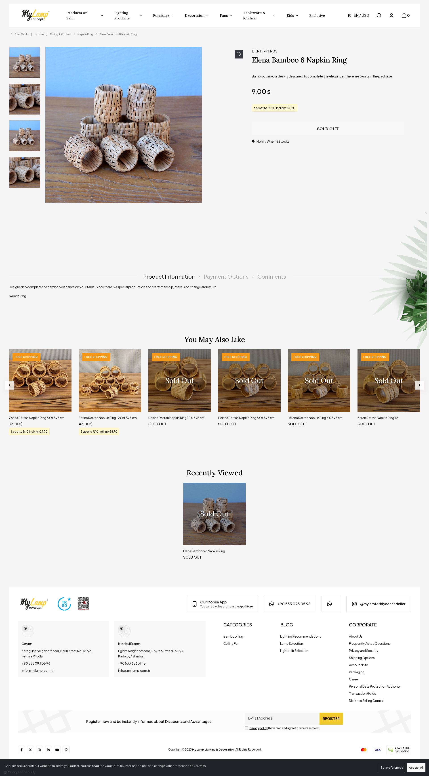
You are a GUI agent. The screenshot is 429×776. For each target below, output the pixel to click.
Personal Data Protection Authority (375, 686)
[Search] (379, 15)
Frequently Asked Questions (369, 643)
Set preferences (392, 767)
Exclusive (317, 15)
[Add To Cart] (64, 404)
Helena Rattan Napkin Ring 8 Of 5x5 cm (246, 418)
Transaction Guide (362, 693)
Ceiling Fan (231, 643)
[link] (222, 604)
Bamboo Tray (233, 636)
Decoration (194, 15)
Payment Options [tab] (226, 276)
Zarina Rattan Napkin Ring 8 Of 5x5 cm (37, 418)
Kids (290, 15)
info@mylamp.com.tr (38, 670)
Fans (224, 15)
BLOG (286, 624)
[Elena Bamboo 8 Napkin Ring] (145, 125)
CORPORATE (363, 624)
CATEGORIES (237, 624)
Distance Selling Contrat (367, 701)
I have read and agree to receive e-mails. (284, 728)
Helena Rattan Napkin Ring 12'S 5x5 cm (176, 418)
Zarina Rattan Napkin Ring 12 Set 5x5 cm (108, 418)
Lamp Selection (291, 643)
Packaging (356, 672)
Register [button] (331, 718)
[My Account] (391, 15)
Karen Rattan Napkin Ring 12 (378, 418)
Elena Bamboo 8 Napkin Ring (204, 551)
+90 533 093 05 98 (36, 663)
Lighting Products (122, 15)
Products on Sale (76, 15)
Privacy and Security (364, 651)
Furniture (161, 15)
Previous (9, 385)
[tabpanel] (214, 293)
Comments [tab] (271, 276)
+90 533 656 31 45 (132, 663)
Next (419, 385)
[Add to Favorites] (239, 54)
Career (354, 679)
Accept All (416, 767)
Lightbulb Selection (294, 651)
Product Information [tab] (169, 276)
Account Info (358, 665)
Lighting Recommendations (300, 636)
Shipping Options (362, 658)
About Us (355, 636)
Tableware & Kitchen (254, 15)
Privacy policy (259, 728)
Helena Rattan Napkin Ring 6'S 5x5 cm (315, 418)
